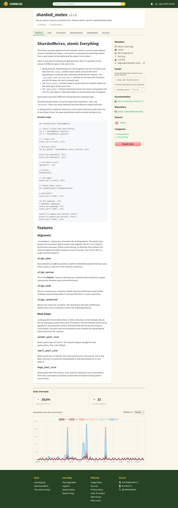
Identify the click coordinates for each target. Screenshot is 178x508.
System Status (68, 490)
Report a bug (68, 493)
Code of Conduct (98, 493)
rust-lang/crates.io (128, 482)
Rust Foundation (41, 486)
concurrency (56, 25)
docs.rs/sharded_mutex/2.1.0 (130, 101)
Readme (39, 33)
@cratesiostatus (127, 489)
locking (41, 25)
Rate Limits (96, 500)
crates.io (16, 4)
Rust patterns (123, 134)
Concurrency (122, 137)
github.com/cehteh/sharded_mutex (131, 112)
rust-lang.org (39, 482)
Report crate (127, 144)
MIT (119, 53)
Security (105, 33)
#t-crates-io (125, 486)
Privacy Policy (97, 490)
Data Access (96, 497)
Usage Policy (96, 482)
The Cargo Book (69, 482)
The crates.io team (42, 490)
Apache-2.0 (128, 53)
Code (49, 33)
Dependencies (76, 33)
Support (66, 486)
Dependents (92, 33)
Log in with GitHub (167, 4)
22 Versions (61, 33)
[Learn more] (144, 63)
